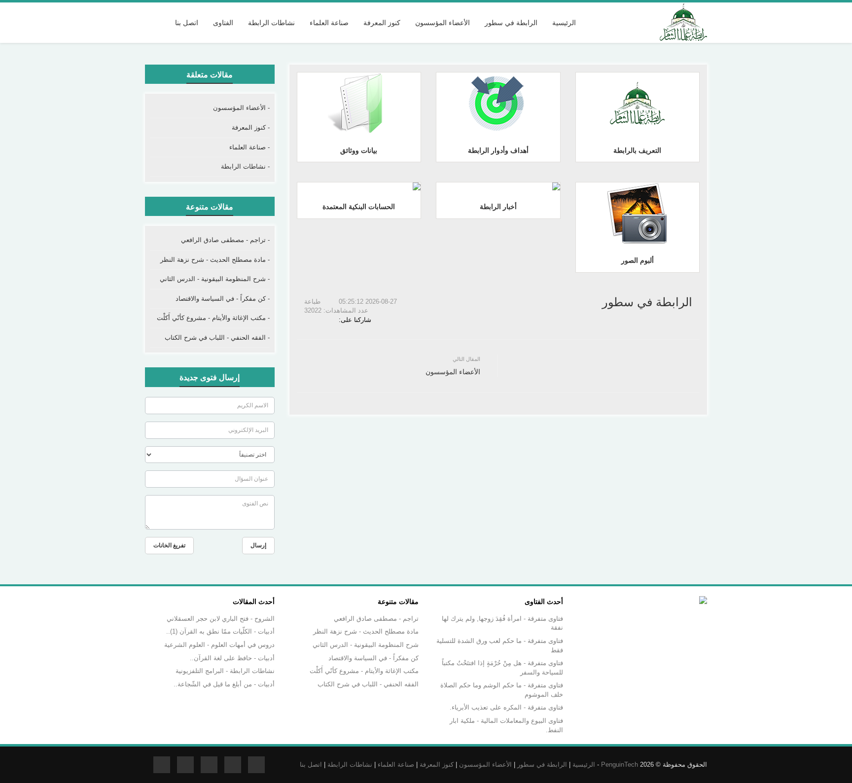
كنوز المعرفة (437, 764)
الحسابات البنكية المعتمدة (358, 207)
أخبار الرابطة (498, 207)
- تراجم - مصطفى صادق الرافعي (225, 240)
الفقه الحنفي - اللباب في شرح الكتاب (368, 684)
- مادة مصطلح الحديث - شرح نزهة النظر (215, 259)
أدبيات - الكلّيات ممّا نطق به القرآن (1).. (220, 631)
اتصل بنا (186, 23)
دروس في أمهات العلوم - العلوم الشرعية (219, 644)
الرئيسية (564, 23)
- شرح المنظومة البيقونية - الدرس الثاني (215, 279)
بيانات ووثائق (358, 150)
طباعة (313, 301)
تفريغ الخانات (169, 545)
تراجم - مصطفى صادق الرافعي (376, 618)
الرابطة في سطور (542, 764)
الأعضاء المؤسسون (485, 764)
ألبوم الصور (637, 260)
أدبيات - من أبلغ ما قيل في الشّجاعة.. (224, 684)
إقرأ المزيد (635, 102)
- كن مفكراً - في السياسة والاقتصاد (223, 298)
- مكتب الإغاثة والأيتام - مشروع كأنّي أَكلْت (213, 317)
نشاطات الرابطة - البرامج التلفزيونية (225, 671)
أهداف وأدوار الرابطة (498, 150)
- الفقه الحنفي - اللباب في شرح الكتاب (217, 337)
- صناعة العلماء (249, 147)
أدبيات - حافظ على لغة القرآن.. (232, 658)
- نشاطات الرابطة (245, 166)
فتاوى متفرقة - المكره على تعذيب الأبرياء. (506, 707)
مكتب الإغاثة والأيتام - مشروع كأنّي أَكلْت (364, 671)
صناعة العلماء (396, 764)
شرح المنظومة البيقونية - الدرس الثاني (366, 644)
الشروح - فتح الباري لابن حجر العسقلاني (221, 618)
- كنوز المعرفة (251, 127)
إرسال (258, 545)
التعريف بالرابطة (637, 150)
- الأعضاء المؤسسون (241, 107)
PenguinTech (619, 764)
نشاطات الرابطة (349, 764)
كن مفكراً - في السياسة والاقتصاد (373, 658)
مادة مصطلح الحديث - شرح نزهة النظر (366, 631)
